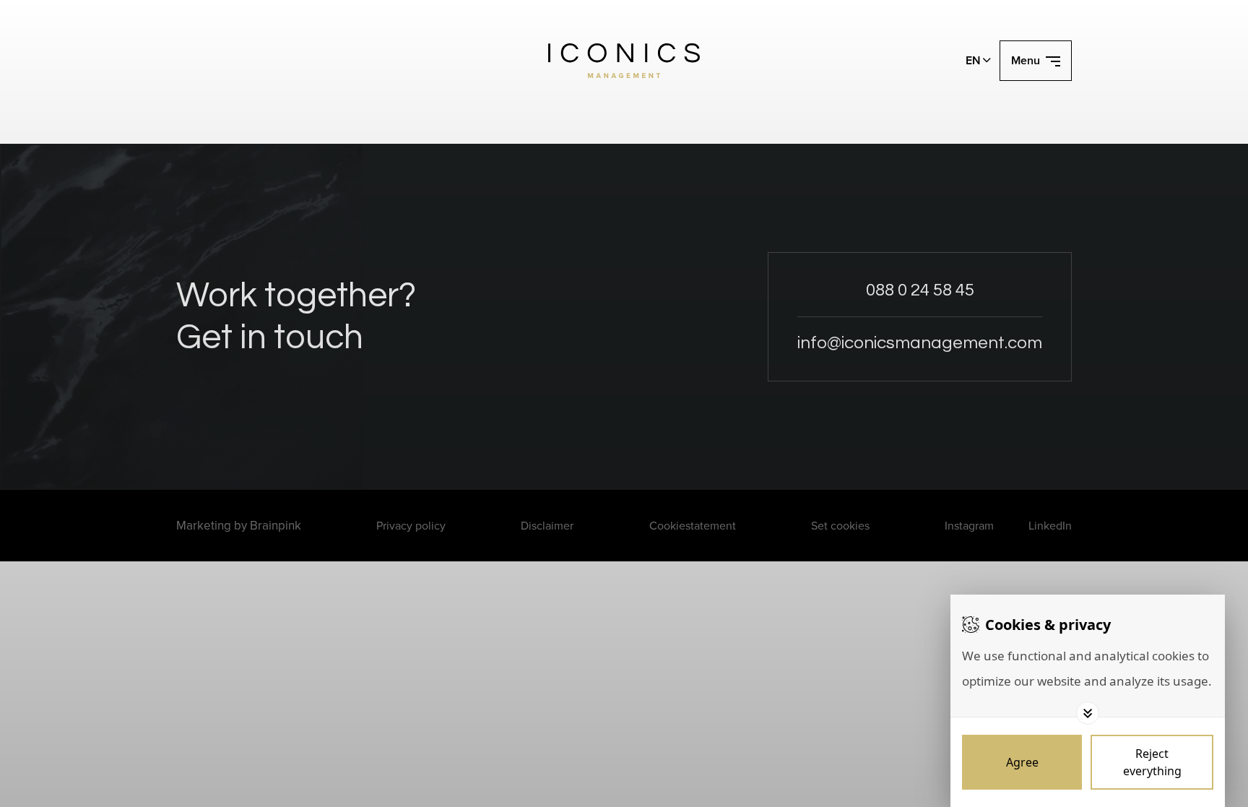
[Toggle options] (1087, 713)
